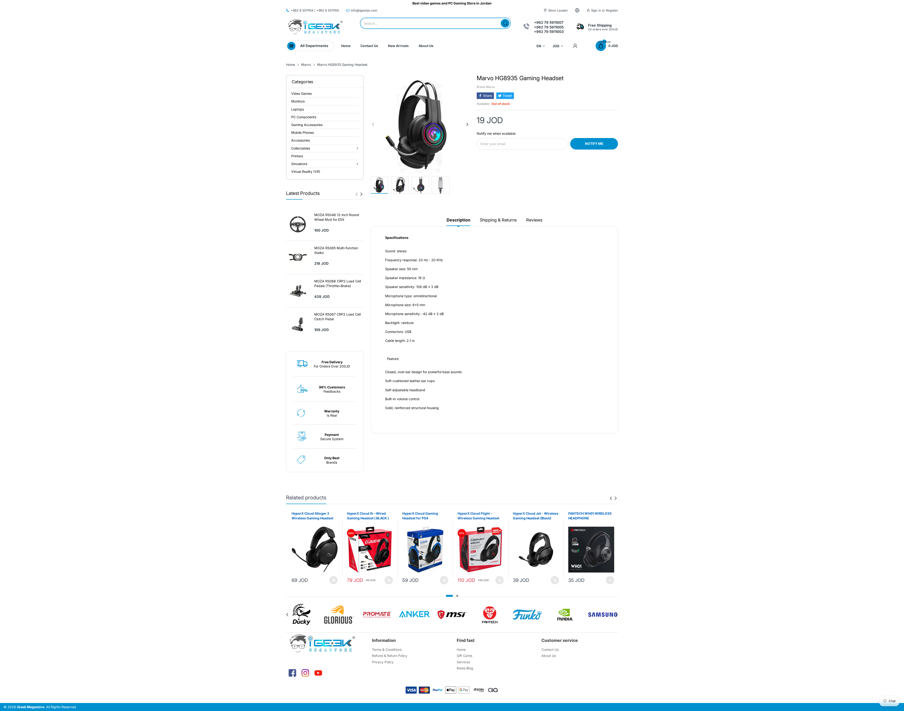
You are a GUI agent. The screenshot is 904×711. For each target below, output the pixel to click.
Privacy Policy (383, 662)
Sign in (596, 10)
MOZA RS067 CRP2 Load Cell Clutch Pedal (337, 316)
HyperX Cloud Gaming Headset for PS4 (419, 515)
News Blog (465, 668)
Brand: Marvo (486, 87)
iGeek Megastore (30, 707)
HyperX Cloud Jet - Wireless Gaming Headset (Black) (534, 515)
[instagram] (305, 673)
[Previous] (361, 194)
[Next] (356, 194)
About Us (548, 656)
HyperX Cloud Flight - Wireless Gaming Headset (477, 515)
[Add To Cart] (332, 580)
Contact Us (550, 650)
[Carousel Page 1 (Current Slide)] (449, 596)
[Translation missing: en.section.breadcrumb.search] (505, 23)
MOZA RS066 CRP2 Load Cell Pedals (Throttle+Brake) (337, 283)
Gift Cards (464, 656)
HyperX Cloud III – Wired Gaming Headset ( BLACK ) (367, 515)
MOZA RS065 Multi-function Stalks (336, 250)
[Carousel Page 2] (457, 596)
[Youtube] (318, 673)
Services (463, 662)
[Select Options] (609, 580)
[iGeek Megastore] (315, 27)
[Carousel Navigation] (359, 194)
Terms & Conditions (387, 650)
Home (461, 650)
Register (612, 10)
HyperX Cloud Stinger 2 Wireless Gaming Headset (311, 515)
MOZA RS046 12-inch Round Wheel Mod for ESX (336, 217)
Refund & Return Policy (389, 656)
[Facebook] (292, 673)
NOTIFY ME (594, 144)
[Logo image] (301, 614)
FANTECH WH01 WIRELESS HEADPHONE (589, 515)
